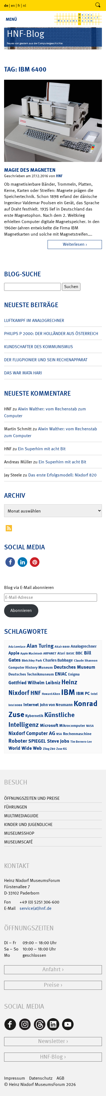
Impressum (14, 1078)
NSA (59, 734)
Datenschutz (40, 1078)
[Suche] (98, 5)
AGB (60, 1078)
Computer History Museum (30, 667)
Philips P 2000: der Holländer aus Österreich (51, 333)
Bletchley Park (32, 660)
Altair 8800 (62, 647)
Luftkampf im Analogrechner (34, 320)
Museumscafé (18, 842)
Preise (51, 985)
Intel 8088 (15, 705)
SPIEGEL (37, 741)
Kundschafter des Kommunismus (38, 346)
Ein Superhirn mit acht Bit (42, 449)
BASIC (70, 653)
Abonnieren (21, 610)
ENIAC (61, 674)
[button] (10, 562)
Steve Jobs (58, 741)
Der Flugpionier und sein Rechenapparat (45, 360)
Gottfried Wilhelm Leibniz (34, 683)
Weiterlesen (74, 244)
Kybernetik (34, 715)
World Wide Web (25, 748)
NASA (90, 726)
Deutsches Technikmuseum (31, 674)
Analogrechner (83, 646)
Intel (94, 694)
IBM (68, 692)
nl (24, 5)
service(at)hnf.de (35, 908)
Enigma (74, 674)
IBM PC (83, 693)
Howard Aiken (51, 694)
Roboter (17, 740)
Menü (11, 19)
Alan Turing (40, 645)
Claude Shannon (86, 660)
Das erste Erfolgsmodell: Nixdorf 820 (62, 475)
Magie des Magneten (29, 170)
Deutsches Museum (74, 667)
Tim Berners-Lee (81, 742)
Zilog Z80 (49, 749)
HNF (59, 175)
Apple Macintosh (31, 653)
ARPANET (49, 653)
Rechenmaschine (77, 733)
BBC (79, 653)
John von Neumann (56, 704)
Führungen (15, 807)
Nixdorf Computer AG (31, 733)
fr (19, 5)
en (13, 5)
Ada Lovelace (17, 647)
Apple (13, 653)
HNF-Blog (51, 1057)
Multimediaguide (21, 816)
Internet (31, 704)
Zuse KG (61, 749)
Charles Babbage (58, 660)
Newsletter (51, 1041)
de (6, 5)
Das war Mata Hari (23, 373)
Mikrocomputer (72, 725)
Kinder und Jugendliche (28, 824)
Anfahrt (51, 969)
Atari (61, 653)
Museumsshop (19, 833)
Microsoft (49, 725)
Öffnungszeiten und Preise (32, 798)
